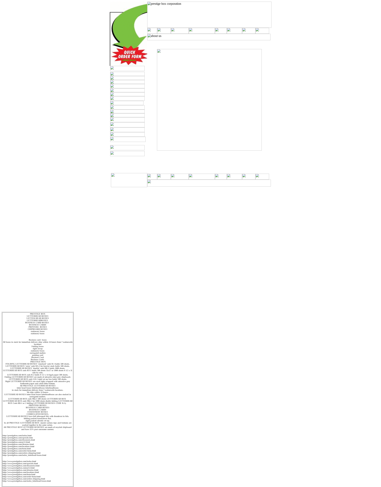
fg (146, 155)
